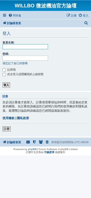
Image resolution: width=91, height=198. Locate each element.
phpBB (32, 149)
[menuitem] (14, 15)
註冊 (7, 129)
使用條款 (9, 118)
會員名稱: (9, 42)
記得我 (11, 69)
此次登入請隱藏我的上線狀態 (25, 74)
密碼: (6, 53)
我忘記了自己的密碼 (15, 63)
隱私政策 (23, 118)
